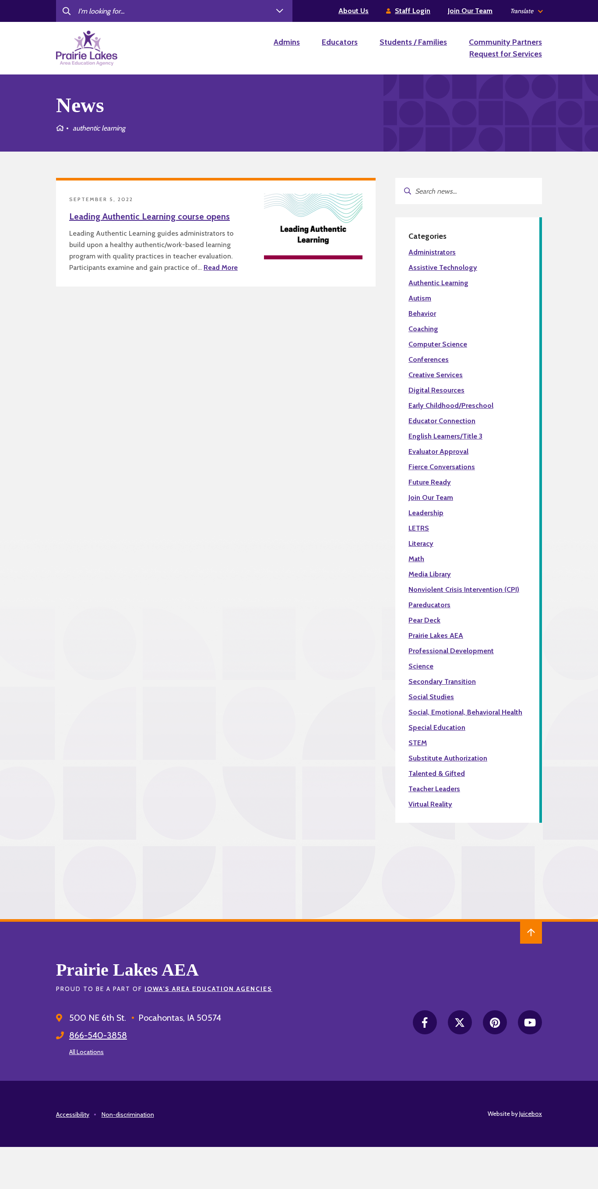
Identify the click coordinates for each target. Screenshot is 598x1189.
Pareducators (429, 605)
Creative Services (435, 375)
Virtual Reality (430, 804)
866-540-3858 (98, 1035)
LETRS (418, 528)
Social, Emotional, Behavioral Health (465, 712)
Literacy (420, 543)
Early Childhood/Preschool (450, 405)
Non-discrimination (128, 1114)
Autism (419, 298)
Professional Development (451, 651)
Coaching (423, 329)
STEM (417, 743)
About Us (353, 11)
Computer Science (437, 344)
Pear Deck (424, 620)
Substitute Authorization (447, 758)
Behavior (422, 313)
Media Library (429, 574)
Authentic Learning (438, 283)
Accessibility (72, 1114)
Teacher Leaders (434, 789)
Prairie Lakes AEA (435, 635)
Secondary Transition (442, 681)
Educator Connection (441, 421)
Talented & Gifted (436, 773)
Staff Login (412, 11)
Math (416, 559)
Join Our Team (470, 11)
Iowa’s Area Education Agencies (208, 989)
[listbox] (526, 11)
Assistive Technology (442, 267)
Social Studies (431, 697)
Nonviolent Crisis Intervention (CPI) (463, 589)
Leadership (425, 513)
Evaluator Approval (438, 451)
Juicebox (530, 1114)
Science (420, 666)
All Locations (86, 1052)
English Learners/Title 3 (445, 436)
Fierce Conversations (441, 467)
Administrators (432, 252)
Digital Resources (436, 390)
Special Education (436, 727)
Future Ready (429, 482)
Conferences (428, 359)
